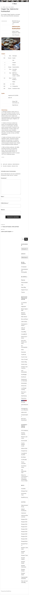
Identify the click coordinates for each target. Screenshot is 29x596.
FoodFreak (23, 354)
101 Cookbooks (24, 430)
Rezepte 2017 (24, 526)
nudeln (10, 164)
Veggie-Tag (15, 166)
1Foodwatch (24, 266)
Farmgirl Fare (24, 450)
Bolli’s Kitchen (24, 316)
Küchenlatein (24, 383)
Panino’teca (23, 398)
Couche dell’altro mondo (23, 444)
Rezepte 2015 (24, 521)
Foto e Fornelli (24, 359)
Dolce (22, 349)
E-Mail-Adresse (5, 203)
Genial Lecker (24, 364)
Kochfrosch (23, 376)
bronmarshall (24, 440)
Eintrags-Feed (24, 491)
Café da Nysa (24, 321)
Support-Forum (24, 289)
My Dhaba (23, 457)
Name (2, 196)
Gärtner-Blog (24, 361)
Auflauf (5, 164)
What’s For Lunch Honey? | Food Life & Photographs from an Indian (24, 477)
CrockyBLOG (24, 334)
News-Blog (23, 287)
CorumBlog (23, 331)
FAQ (22, 284)
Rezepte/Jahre (24, 541)
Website (3, 209)
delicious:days (24, 448)
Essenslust (23, 352)
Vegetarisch (16, 164)
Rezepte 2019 (24, 531)
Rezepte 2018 (24, 529)
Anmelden (23, 488)
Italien (5, 166)
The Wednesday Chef (23, 471)
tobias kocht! (24, 412)
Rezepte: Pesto (24, 555)
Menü (15, 3)
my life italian (24, 459)
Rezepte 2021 (24, 536)
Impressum (23, 513)
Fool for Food (24, 357)
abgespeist (23, 306)
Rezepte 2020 (24, 534)
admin (12, 7)
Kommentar (4, 178)
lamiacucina (23, 385)
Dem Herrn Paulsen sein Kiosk (24, 342)
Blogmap (23, 280)
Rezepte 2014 (24, 519)
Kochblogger (24, 374)
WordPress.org (24, 497)
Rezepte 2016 (24, 524)
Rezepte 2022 (24, 538)
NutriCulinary (24, 395)
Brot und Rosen (24, 319)
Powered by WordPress (6, 591)
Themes (23, 292)
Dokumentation (24, 282)
